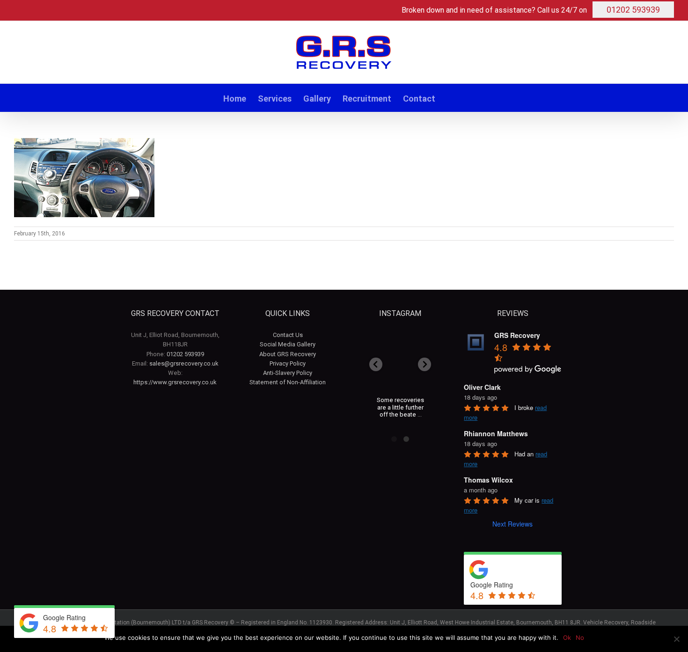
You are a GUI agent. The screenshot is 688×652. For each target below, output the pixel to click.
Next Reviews (512, 523)
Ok (567, 637)
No (580, 637)
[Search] (450, 98)
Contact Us (288, 334)
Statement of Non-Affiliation (287, 382)
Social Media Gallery (287, 344)
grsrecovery (400, 343)
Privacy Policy (288, 363)
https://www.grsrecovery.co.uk (175, 382)
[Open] (400, 364)
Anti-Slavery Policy (287, 372)
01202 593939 (633, 10)
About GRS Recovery (287, 354)
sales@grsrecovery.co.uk (184, 363)
